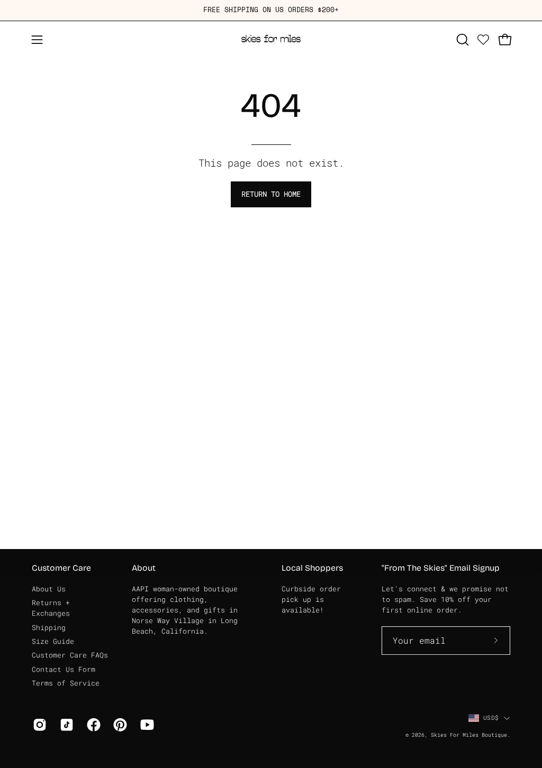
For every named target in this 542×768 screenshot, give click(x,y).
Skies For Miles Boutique (469, 735)
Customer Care (61, 568)
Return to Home (271, 194)
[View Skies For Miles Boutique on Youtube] (145, 725)
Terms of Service (66, 683)
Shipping (49, 627)
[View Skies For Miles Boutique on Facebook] (92, 725)
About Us (49, 588)
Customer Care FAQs (70, 655)
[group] (271, 10)
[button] (461, 39)
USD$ (491, 717)
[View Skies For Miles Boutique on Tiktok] (65, 725)
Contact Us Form (63, 669)
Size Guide (53, 641)
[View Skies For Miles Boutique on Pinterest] (118, 725)
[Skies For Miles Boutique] (271, 39)
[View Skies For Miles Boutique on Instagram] (38, 725)
